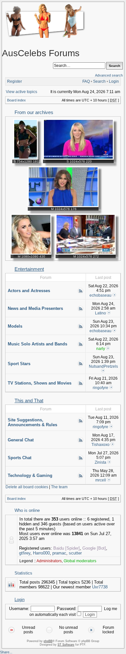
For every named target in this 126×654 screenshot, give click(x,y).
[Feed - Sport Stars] (80, 365)
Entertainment (29, 269)
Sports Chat (19, 457)
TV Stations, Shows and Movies (39, 383)
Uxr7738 (100, 587)
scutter (75, 553)
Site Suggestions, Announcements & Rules (32, 422)
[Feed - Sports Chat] (80, 460)
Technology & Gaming (30, 475)
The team (59, 487)
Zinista (100, 462)
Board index (16, 100)
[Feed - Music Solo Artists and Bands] (80, 346)
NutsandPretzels (103, 366)
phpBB (48, 641)
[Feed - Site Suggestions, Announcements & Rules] (80, 423)
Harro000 (41, 553)
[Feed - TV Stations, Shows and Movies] (80, 385)
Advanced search (109, 75)
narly (100, 348)
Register (14, 81)
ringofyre (100, 387)
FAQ (86, 81)
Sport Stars (19, 363)
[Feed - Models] (80, 328)
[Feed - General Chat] (80, 442)
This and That (29, 400)
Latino (100, 313)
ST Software (66, 644)
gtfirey (24, 553)
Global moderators (80, 561)
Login (114, 81)
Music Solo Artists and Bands (37, 344)
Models (15, 326)
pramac (59, 553)
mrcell (100, 480)
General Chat (21, 440)
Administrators (49, 561)
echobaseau (100, 295)
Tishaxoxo (100, 444)
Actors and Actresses (29, 290)
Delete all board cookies (26, 487)
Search (99, 81)
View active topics (21, 92)
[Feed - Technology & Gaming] (80, 478)
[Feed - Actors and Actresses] (80, 293)
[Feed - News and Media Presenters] (80, 310)
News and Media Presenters (35, 308)
